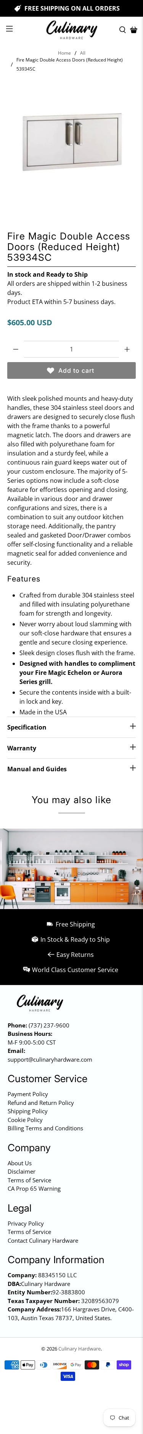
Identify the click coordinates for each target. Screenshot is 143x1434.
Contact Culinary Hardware (43, 1240)
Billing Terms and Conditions (45, 1128)
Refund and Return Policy (41, 1102)
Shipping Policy (28, 1111)
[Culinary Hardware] (72, 30)
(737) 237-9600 (49, 1025)
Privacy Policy (26, 1223)
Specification (27, 727)
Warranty (21, 748)
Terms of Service (29, 1180)
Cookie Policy (25, 1120)
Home (64, 53)
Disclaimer (21, 1171)
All (82, 53)
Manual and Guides (37, 769)
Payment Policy (28, 1094)
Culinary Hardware (79, 1348)
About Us (20, 1163)
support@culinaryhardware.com (50, 1059)
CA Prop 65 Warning (34, 1188)
